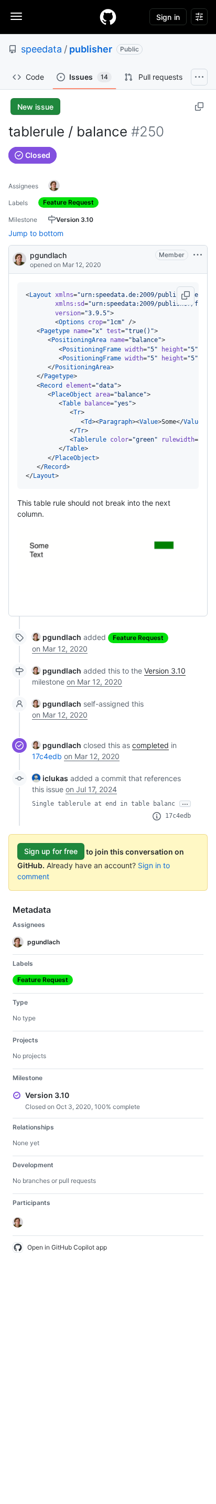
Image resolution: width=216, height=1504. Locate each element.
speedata (41, 49)
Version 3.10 (165, 670)
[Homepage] (108, 16)
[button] (186, 295)
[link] (56, 637)
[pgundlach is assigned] (54, 185)
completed (150, 745)
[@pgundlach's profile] (19, 258)
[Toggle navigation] (16, 16)
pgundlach (48, 255)
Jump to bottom (35, 233)
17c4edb (47, 756)
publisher (90, 49)
